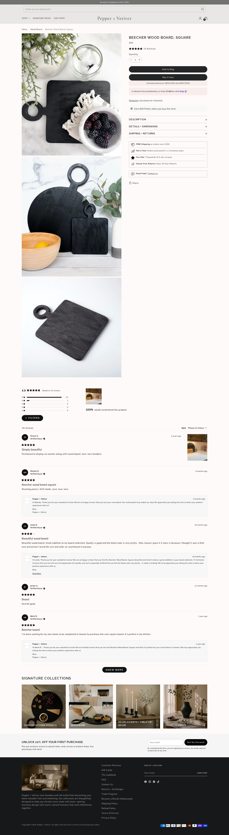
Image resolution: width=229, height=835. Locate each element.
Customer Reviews (111, 765)
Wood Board (36, 29)
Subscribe (202, 773)
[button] (168, 49)
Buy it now (168, 77)
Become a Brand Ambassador (117, 798)
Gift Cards (107, 770)
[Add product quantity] (139, 59)
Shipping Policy (110, 803)
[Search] (202, 9)
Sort (184, 428)
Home (24, 29)
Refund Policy (109, 808)
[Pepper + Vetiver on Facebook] (145, 782)
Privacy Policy (109, 817)
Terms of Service (110, 813)
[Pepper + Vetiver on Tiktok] (158, 782)
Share (135, 183)
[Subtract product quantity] (131, 59)
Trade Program (109, 794)
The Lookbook (109, 774)
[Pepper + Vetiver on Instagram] (150, 782)
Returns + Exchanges (113, 789)
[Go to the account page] (200, 18)
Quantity (133, 54)
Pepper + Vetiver (44, 825)
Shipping (133, 100)
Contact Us (107, 784)
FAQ (104, 779)
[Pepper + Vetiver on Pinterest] (154, 782)
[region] (94, 396)
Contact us (153, 173)
